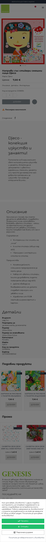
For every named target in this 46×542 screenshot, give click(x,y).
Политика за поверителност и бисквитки (26, 538)
